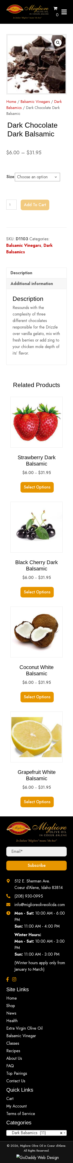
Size (10, 177)
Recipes (13, 1051)
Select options (37, 487)
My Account (16, 1106)
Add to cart (35, 205)
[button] (58, 42)
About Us (14, 1058)
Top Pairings (16, 1073)
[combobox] (36, 1133)
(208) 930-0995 (28, 896)
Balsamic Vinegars (35, 101)
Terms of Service (20, 1114)
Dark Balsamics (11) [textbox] (35, 1132)
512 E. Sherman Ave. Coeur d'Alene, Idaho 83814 (38, 884)
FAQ (10, 1066)
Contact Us (15, 1081)
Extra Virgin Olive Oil (24, 1028)
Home (11, 101)
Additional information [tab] (32, 284)
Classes (12, 1043)
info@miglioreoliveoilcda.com (39, 905)
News (11, 1013)
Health (12, 1021)
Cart (10, 1099)
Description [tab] (21, 273)
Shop (10, 1006)
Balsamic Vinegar (21, 1036)
